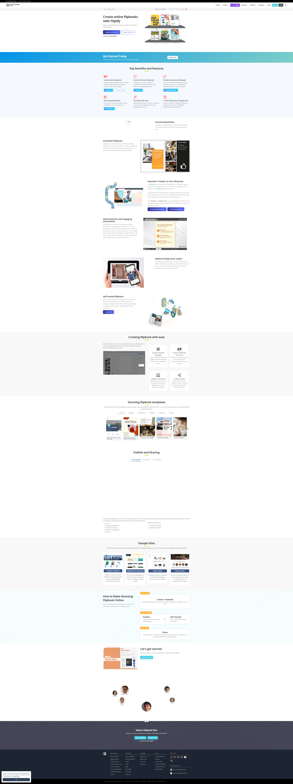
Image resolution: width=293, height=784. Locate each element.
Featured (122, 413)
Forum (127, 761)
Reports (171, 413)
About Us (142, 756)
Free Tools (128, 771)
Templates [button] (261, 5)
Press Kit (142, 761)
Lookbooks (162, 413)
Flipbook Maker (114, 759)
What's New (143, 759)
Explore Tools (172, 57)
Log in (280, 5)
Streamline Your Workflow (157, 209)
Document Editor (115, 766)
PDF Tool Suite (114, 756)
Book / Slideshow (130, 756)
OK (16, 779)
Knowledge (128, 769)
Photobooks (141, 413)
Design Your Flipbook (160, 9)
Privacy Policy (159, 761)
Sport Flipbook (157, 460)
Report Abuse (159, 769)
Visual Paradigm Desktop (24, 1)
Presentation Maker (116, 769)
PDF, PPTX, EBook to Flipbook (176, 9)
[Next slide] (187, 429)
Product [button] (218, 5)
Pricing (269, 5)
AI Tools (234, 5)
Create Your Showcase (176, 209)
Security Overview (160, 766)
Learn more (109, 108)
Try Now (108, 90)
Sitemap (127, 774)
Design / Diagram (130, 759)
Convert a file (152, 737)
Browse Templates (121, 90)
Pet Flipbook (146, 460)
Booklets (131, 413)
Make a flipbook (140, 737)
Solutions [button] (252, 5)
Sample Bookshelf (171, 90)
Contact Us (143, 764)
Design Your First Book (111, 32)
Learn (126, 764)
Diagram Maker (114, 761)
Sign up (275, 5)
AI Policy (157, 759)
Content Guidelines (160, 764)
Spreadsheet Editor (115, 771)
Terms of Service (160, 756)
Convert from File (127, 32)
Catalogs (152, 413)
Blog (126, 766)
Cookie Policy (16, 776)
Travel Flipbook (136, 460)
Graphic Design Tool (116, 764)
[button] (226, 5)
